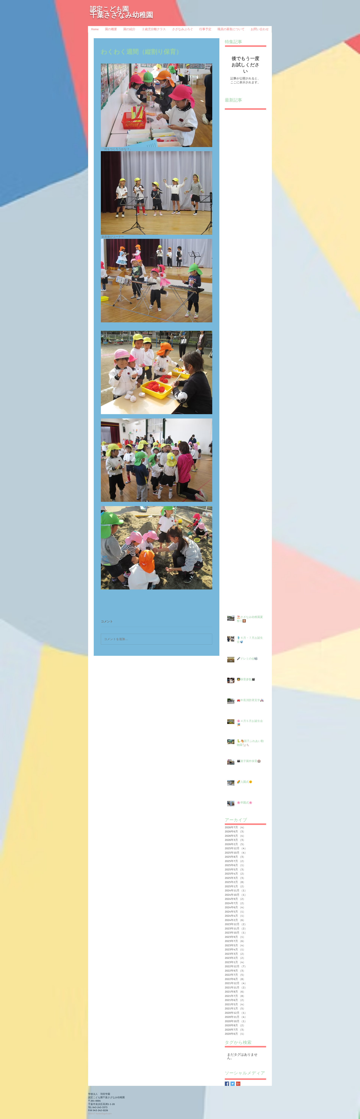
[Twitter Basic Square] (232, 1084)
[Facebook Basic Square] (227, 1084)
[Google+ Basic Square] (238, 1084)
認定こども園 (109, 8)
